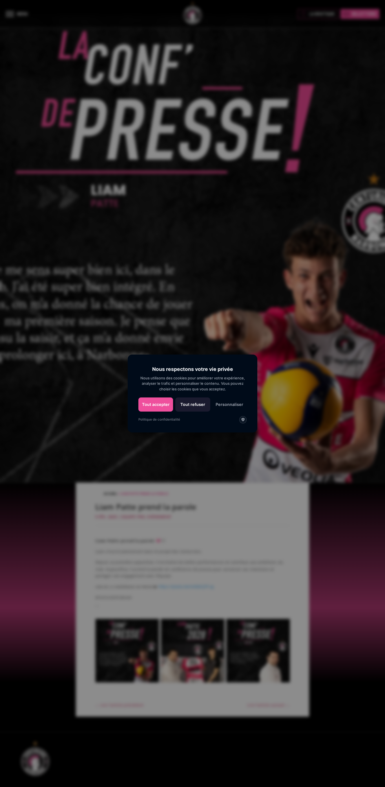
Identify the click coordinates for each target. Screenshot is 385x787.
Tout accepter (156, 404)
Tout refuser (192, 404)
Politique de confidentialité (159, 419)
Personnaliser (229, 404)
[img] (243, 419)
